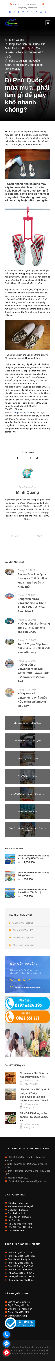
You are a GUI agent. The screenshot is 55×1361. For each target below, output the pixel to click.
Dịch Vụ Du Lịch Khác (27, 776)
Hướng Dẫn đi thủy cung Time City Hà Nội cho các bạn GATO (34, 627)
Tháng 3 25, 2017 (31, 1124)
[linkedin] (23, 12)
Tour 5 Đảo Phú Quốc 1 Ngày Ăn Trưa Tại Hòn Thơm (33, 857)
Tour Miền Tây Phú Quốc (21, 1280)
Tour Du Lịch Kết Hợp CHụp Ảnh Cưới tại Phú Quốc (27, 829)
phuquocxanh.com (22, 412)
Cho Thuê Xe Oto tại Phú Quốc (27, 741)
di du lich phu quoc (24, 64)
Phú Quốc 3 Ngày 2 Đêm (21, 1273)
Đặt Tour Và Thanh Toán (20, 1308)
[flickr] (18, 12)
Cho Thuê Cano (16, 1230)
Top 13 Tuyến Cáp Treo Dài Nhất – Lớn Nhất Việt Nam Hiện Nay (34, 648)
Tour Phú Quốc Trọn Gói (20, 1252)
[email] (10, 12)
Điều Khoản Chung (17, 1315)
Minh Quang (16, 39)
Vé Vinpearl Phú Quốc (19, 1217)
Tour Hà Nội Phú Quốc (19, 1259)
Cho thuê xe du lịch (17, 1213)
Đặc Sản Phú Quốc (28, 44)
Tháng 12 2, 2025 (26, 570)
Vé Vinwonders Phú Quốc (21, 1206)
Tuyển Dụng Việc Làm (19, 1305)
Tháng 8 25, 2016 (31, 1081)
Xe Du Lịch (14, 1220)
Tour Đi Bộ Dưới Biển (27, 812)
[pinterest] (27, 12)
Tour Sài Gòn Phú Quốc (20, 1269)
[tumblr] (31, 12)
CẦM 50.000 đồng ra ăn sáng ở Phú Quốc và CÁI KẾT (34, 1117)
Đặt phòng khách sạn (18, 1203)
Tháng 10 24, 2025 (27, 595)
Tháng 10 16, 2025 (27, 619)
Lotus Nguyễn (31, 1084)
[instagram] (45, 12)
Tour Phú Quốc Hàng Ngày (21, 1256)
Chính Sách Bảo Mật (18, 1312)
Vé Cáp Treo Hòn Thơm (20, 1223)
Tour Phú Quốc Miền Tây (20, 1262)
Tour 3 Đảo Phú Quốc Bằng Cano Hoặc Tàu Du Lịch (32, 891)
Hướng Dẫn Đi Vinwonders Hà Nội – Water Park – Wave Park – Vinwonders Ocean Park (33, 673)
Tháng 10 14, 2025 (27, 689)
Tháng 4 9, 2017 (31, 1104)
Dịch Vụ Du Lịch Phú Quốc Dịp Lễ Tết (27, 794)
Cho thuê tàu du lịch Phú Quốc (27, 723)
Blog (12, 44)
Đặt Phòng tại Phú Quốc (27, 758)
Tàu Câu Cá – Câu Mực (20, 1227)
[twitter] (36, 12)
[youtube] (41, 12)
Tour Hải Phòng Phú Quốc (21, 1266)
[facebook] (14, 12)
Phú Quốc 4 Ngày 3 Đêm (21, 1276)
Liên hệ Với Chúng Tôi (19, 1302)
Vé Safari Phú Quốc (18, 1210)
